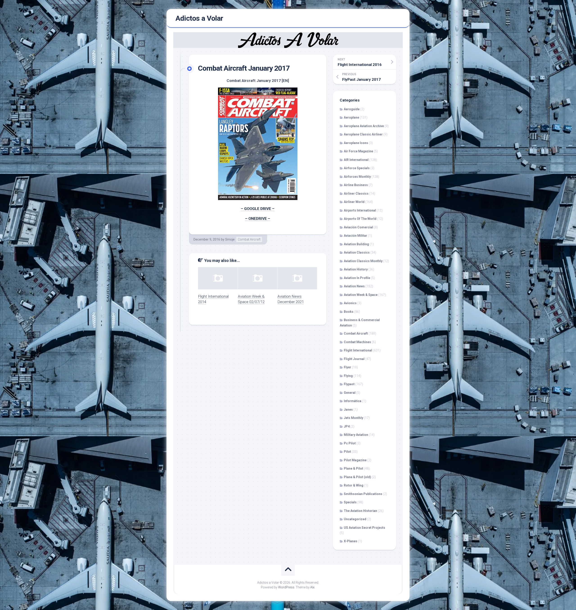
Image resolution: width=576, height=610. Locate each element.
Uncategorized (355, 519)
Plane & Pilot (353, 468)
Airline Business (356, 185)
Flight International (358, 350)
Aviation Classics (357, 252)
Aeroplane (351, 117)
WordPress (286, 587)
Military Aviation (356, 435)
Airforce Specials (357, 168)
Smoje (230, 239)
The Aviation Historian (360, 511)
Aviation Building (356, 244)
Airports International (360, 210)
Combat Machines (357, 342)
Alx (312, 587)
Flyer (347, 367)
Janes (348, 409)
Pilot (347, 451)
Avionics (350, 303)
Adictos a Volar (199, 18)
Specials (350, 502)
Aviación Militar (355, 235)
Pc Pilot (350, 443)
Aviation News (354, 286)
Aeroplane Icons (356, 143)
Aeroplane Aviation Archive (364, 126)
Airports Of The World (360, 219)
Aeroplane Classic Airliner (363, 134)
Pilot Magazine (355, 460)
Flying (348, 376)
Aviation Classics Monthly (363, 261)
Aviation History (356, 269)
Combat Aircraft (249, 239)
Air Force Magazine (358, 151)
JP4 (347, 426)
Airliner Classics (356, 193)
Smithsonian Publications (363, 494)
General (350, 392)
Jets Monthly (353, 418)
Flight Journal (354, 359)
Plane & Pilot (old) (357, 477)
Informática (352, 401)
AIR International (356, 160)
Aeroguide (352, 109)
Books (348, 311)
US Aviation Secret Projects (364, 527)
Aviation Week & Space (361, 295)
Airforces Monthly (357, 176)
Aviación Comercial (358, 227)
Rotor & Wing (353, 485)
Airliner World (354, 202)
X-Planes (350, 541)
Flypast (349, 384)
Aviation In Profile (357, 278)
